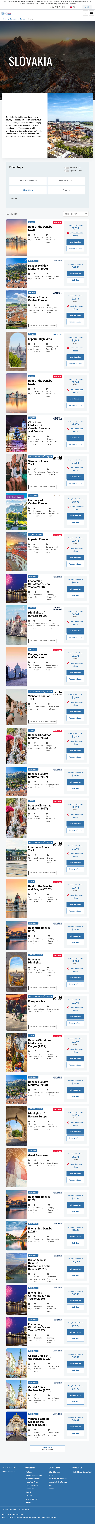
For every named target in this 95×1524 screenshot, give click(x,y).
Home (5, 19)
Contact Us (77, 1468)
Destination (13, 19)
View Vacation (75, 242)
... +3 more (52, 1369)
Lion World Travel (32, 1482)
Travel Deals (8, 1471)
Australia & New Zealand (58, 1482)
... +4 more (51, 474)
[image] (16, 237)
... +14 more (38, 860)
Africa (51, 1489)
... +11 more (51, 1165)
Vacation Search (9, 1468)
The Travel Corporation (25, 1)
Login (87, 7)
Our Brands (30, 1468)
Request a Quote (75, 249)
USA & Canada (54, 1472)
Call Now (75, 280)
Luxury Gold (30, 1489)
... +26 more (38, 1165)
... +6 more (37, 474)
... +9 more (38, 973)
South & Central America (58, 1479)
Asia (50, 1485)
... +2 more (50, 279)
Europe (22, 19)
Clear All (13, 198)
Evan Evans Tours (32, 1499)
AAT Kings (29, 1502)
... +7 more (51, 709)
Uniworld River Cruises (34, 1475)
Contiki (28, 1492)
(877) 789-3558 (60, 7)
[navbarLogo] (6, 13)
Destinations (54, 1468)
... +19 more (38, 1011)
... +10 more (51, 1011)
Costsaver (29, 1496)
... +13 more (38, 709)
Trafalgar (29, 1472)
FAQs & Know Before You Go (83, 1472)
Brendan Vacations (33, 1479)
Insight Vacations (32, 1485)
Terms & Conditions (9, 1509)
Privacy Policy (24, 1509)
